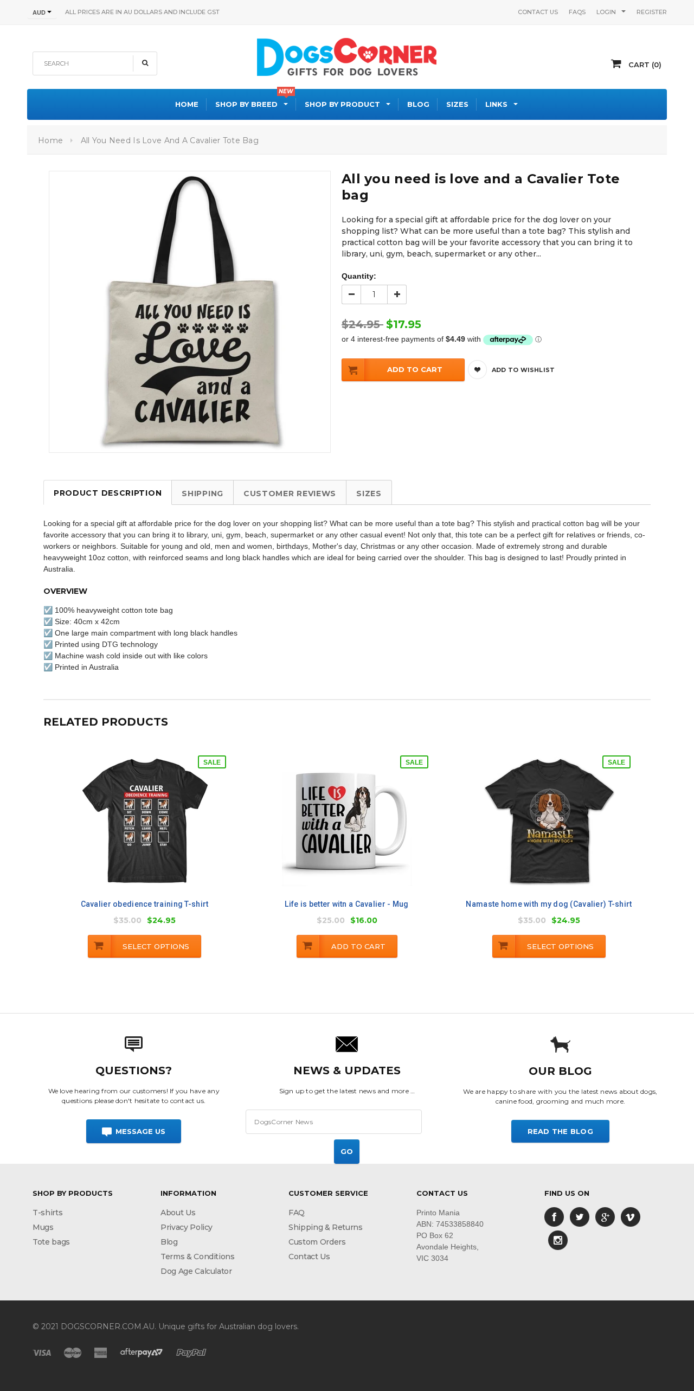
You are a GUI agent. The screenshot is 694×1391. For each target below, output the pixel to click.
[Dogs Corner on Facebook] (554, 1216)
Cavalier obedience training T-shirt (145, 904)
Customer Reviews (289, 493)
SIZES (369, 493)
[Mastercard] (72, 1352)
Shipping (202, 493)
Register (652, 12)
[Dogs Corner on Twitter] (579, 1216)
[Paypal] (191, 1352)
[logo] (346, 55)
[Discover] (141, 1352)
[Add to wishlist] (156, 829)
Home (50, 140)
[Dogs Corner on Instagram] (558, 1240)
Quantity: (359, 276)
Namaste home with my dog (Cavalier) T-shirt (549, 904)
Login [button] (606, 12)
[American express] (100, 1352)
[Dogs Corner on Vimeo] (630, 1216)
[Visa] (42, 1352)
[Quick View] (132, 830)
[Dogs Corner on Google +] (605, 1216)
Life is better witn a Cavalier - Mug (346, 904)
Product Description (108, 493)
